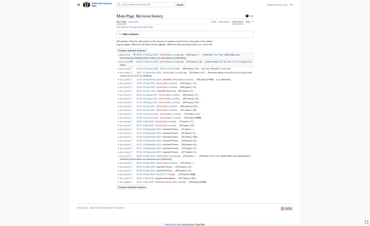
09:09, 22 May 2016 (146, 167)
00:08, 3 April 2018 (145, 121)
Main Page (218, 55)
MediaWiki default (232, 72)
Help (251, 16)
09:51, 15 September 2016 (149, 148)
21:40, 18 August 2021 (147, 98)
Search (180, 5)
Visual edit (225, 68)
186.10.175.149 (234, 62)
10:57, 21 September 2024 (149, 72)
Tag (250, 62)
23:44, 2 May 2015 (145, 182)
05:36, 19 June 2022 (146, 91)
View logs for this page (126, 27)
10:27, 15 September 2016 (149, 144)
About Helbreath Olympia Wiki (101, 208)
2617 (221, 62)
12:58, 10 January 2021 (147, 118)
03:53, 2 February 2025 (147, 68)
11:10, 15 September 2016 (149, 133)
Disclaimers (119, 208)
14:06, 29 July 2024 (146, 83)
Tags (207, 68)
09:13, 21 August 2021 (147, 95)
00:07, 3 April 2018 (145, 125)
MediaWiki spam (173, 224)
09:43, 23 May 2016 (146, 156)
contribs (176, 55)
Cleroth (133, 76)
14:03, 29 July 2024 (146, 87)
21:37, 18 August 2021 (147, 102)
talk (169, 55)
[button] (78, 4)
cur (122, 62)
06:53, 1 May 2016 (145, 178)
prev (127, 55)
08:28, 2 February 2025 (147, 55)
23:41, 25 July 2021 (146, 106)
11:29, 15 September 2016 (149, 129)
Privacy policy (82, 208)
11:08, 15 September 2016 (149, 137)
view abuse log (145, 27)
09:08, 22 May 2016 (146, 170)
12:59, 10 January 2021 (147, 114)
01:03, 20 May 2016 (146, 174)
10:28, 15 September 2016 (149, 140)
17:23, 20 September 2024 (149, 79)
